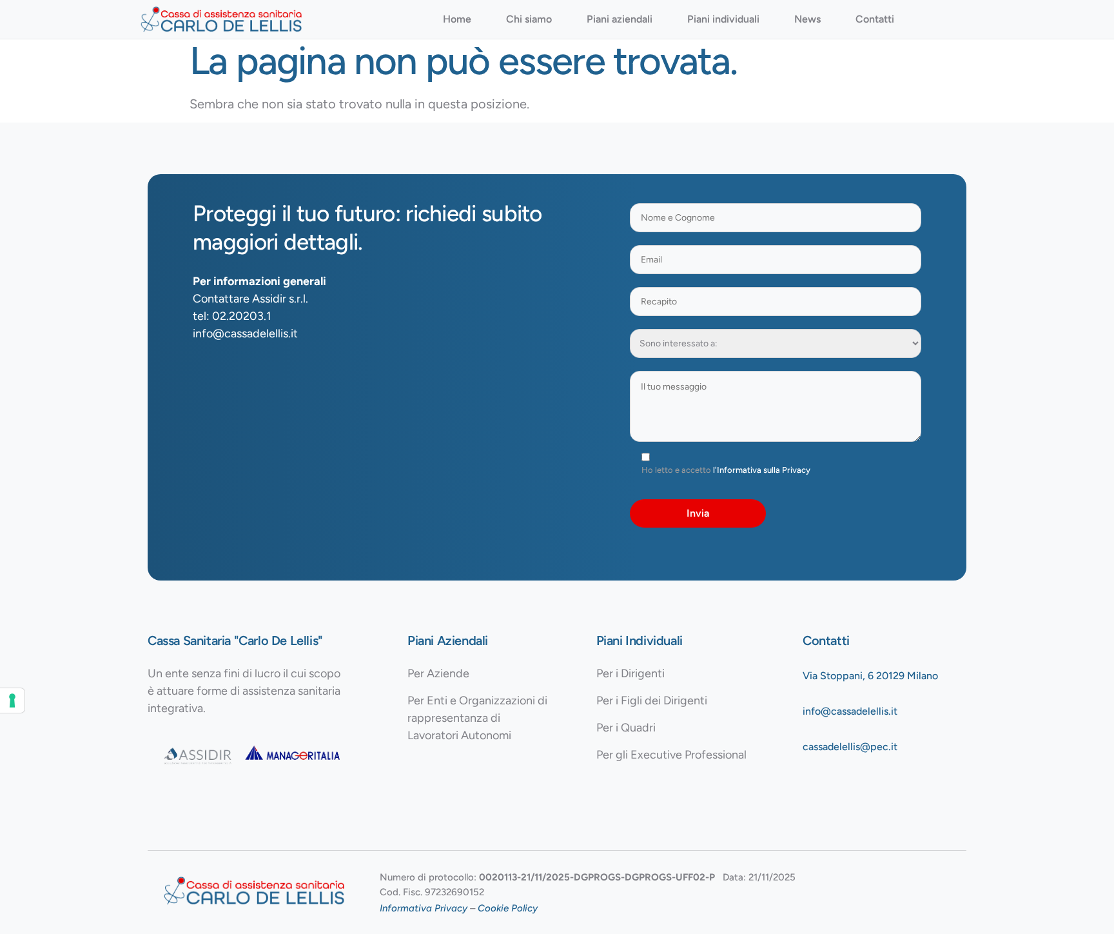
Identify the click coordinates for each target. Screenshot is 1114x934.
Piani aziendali (619, 19)
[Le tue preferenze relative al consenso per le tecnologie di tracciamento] (12, 700)
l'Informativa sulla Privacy (761, 470)
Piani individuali (723, 19)
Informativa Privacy (423, 908)
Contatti (874, 19)
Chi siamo (529, 19)
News (807, 19)
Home (457, 19)
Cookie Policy (508, 908)
